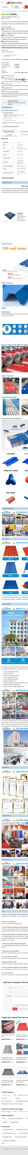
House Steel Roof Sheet (20, 1137)
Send (15, 1009)
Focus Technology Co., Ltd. (19, 1149)
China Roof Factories (8, 1129)
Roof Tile (18, 1098)
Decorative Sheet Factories (9, 1133)
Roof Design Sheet (7, 1137)
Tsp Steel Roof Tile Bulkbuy (9, 1140)
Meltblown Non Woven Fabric (9, 1104)
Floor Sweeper (19, 1104)
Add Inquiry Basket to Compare (10, 126)
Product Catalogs (23, 1095)
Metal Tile (5, 1122)
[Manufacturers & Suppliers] (14, 2)
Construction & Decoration (11, 11)
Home (3, 11)
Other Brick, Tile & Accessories (15, 1118)
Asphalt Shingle (14, 1122)
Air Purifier (4, 1098)
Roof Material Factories (21, 1129)
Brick (4, 1118)
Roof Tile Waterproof (7, 1101)
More (3, 1143)
